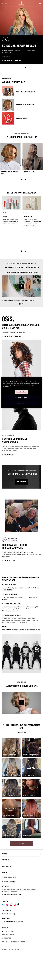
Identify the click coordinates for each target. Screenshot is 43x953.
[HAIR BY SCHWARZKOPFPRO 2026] (10, 159)
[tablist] (21, 179)
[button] (21, 853)
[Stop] (21, 67)
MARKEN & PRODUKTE (22, 118)
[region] (21, 392)
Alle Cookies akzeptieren (22, 397)
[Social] (3, 904)
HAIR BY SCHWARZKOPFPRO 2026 (25, 105)
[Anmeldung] (2, 3)
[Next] (42, 159)
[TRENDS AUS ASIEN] (32, 159)
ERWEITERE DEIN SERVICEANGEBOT (26, 91)
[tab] (25, 67)
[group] (21, 35)
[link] (13, 914)
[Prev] (1, 159)
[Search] (6, 3)
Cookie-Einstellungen (21, 391)
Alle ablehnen (21, 403)
